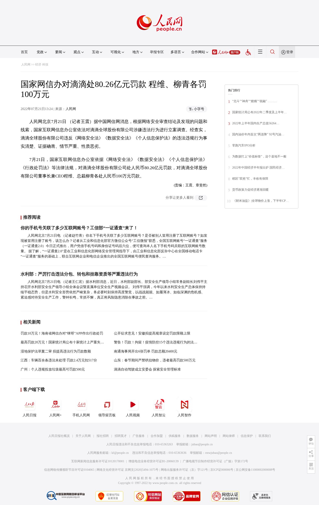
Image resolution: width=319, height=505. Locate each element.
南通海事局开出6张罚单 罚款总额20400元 (145, 351)
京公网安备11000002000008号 (255, 469)
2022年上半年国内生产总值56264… (255, 123)
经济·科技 (41, 64)
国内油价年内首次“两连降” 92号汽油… (258, 134)
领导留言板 (107, 415)
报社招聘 (103, 436)
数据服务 (193, 436)
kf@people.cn (120, 452)
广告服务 (139, 436)
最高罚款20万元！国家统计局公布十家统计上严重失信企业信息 (69, 342)
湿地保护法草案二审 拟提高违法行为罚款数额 (56, 351)
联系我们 (265, 436)
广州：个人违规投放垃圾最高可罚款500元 (53, 369)
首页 (24, 52)
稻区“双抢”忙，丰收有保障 (250, 178)
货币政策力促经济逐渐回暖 (250, 189)
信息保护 (247, 436)
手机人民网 (81, 415)
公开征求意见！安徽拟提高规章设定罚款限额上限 (152, 333)
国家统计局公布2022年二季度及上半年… (259, 112)
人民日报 (29, 415)
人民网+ (55, 415)
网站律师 (229, 436)
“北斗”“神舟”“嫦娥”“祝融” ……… (254, 101)
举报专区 (157, 52)
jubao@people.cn (202, 444)
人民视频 (133, 415)
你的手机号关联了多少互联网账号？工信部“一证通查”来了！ (79, 227)
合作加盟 (157, 436)
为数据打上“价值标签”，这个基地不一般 (259, 156)
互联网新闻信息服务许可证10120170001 (97, 461)
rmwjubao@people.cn (218, 452)
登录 (289, 52)
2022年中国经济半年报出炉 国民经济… (258, 167)
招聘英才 (121, 436)
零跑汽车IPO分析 (243, 145)
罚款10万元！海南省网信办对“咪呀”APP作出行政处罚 (62, 333)
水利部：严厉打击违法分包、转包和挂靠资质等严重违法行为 (79, 274)
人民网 (25, 64)
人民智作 (184, 415)
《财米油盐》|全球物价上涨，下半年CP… (261, 200)
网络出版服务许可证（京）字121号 (184, 469)
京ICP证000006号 (221, 469)
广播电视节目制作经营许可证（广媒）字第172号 (215, 461)
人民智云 (159, 415)
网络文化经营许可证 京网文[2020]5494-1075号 (127, 469)
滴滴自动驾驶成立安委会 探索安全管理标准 (147, 369)
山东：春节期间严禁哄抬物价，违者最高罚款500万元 (155, 360)
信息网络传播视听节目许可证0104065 (69, 469)
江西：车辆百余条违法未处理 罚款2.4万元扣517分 (59, 360)
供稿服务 (175, 436)
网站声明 (211, 436)
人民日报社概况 (59, 436)
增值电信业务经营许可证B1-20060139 (153, 461)
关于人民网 (83, 436)
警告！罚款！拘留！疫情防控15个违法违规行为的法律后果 (159, 342)
